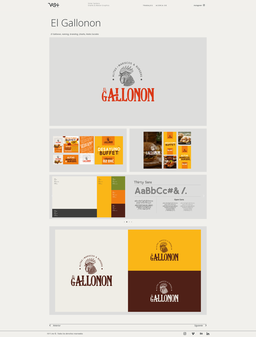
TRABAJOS (148, 5)
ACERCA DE (161, 5)
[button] (52, 196)
